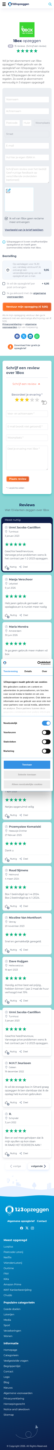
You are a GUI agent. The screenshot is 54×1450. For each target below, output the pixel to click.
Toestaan (27, 764)
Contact (42, 1221)
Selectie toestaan (27, 774)
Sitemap (9, 1414)
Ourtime (9, 1268)
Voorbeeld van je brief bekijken (24, 229)
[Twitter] (23, 336)
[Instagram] (32, 1228)
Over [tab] (44, 671)
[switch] (46, 732)
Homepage (10, 1350)
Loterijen (9, 1314)
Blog (6, 1382)
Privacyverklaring (12, 324)
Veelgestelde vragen (16, 1360)
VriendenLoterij (13, 1262)
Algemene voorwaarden (18, 1393)
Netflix (8, 1257)
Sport (7, 1325)
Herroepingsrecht (14, 1404)
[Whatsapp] (37, 336)
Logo (7, 1377)
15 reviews (20, 46)
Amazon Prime (12, 1284)
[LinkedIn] (30, 336)
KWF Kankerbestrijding (18, 1289)
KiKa (6, 1279)
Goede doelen (12, 1309)
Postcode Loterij (13, 1252)
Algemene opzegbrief (20, 1221)
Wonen (8, 1336)
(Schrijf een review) (36, 46)
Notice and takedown (17, 1409)
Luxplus (8, 1246)
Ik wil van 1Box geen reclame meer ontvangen (26, 220)
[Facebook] (17, 336)
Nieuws (8, 1387)
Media (7, 1319)
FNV (6, 1273)
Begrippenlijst (12, 1366)
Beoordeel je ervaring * (27, 394)
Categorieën (11, 1355)
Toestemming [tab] (10, 671)
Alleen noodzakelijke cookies (27, 784)
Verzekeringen (12, 1330)
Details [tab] (28, 671)
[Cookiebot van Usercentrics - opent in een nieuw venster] (38, 663)
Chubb (8, 1295)
